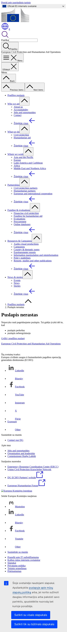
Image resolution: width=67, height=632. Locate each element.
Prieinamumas (14, 571)
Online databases (22, 224)
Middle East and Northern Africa (30, 168)
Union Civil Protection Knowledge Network (29, 469)
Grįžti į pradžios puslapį (13, 338)
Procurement (20, 221)
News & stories (15, 277)
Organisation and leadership (21, 453)
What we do (13, 131)
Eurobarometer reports (25, 252)
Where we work (15, 154)
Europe (17, 160)
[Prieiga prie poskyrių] (24, 101)
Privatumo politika (16, 565)
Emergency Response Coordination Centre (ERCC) (32, 466)
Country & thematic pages (26, 249)
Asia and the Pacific (23, 157)
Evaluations (19, 218)
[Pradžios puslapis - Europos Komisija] (15, 21)
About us (18, 107)
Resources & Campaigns (19, 241)
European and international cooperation (33, 193)
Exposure (12, 421)
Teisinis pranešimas (16, 568)
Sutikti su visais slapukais (30, 615)
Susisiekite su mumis (17, 552)
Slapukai (11, 563)
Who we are (13, 103)
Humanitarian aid (22, 137)
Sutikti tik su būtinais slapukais (34, 624)
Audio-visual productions (26, 244)
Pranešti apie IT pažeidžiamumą (23, 557)
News (16, 283)
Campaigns (19, 246)
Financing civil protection (26, 213)
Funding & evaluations (18, 210)
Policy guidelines (22, 258)
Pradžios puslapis (15, 95)
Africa (17, 165)
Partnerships (13, 185)
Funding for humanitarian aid (28, 216)
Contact (17, 115)
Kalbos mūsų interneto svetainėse (23, 560)
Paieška (5, 40)
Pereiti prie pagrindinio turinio (16, 2)
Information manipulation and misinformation (36, 255)
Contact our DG (15, 440)
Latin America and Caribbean (28, 163)
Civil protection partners (25, 188)
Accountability (21, 109)
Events (17, 280)
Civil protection (21, 135)
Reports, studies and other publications (33, 260)
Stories (17, 286)
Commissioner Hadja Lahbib (21, 456)
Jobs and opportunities (25, 112)
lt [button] (9, 29)
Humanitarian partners (25, 190)
